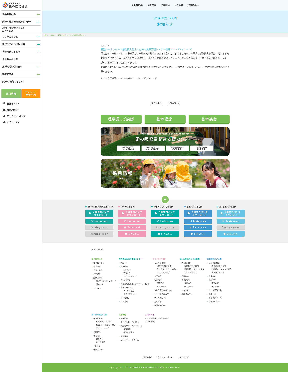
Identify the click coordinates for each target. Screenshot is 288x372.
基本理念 (97, 266)
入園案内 (151, 5)
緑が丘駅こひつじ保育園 (190, 259)
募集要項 (124, 336)
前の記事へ (156, 103)
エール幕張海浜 (215, 290)
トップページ (99, 249)
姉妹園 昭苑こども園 (12, 81)
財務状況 (99, 284)
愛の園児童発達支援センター (17, 21)
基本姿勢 (97, 274)
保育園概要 (137, 5)
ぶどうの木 (8, 30)
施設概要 (124, 266)
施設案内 (127, 269)
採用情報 (11, 93)
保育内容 (165, 5)
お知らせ (178, 5)
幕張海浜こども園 (11, 51)
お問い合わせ (13, 109)
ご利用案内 (125, 280)
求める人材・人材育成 (130, 322)
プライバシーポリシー (17, 116)
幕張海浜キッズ (10, 59)
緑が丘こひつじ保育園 (13, 44)
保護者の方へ (159, 305)
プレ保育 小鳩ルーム (162, 290)
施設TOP (124, 263)
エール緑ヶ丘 (128, 291)
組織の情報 (8, 74)
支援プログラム (127, 287)
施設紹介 (127, 273)
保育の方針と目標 (164, 266)
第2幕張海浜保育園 (12, 66)
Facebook (134, 227)
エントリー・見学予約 (130, 340)
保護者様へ (193, 5)
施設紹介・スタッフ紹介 (167, 269)
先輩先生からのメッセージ (131, 326)
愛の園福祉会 (9, 14)
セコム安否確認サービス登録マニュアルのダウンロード (129, 78)
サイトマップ (13, 122)
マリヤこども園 (10, 36)
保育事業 (127, 329)
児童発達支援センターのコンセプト (135, 284)
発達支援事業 (128, 332)
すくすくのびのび (161, 294)
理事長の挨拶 (98, 263)
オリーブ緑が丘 (129, 294)
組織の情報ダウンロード (106, 281)
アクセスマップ (129, 276)
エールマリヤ (159, 298)
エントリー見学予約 (31, 93)
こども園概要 (159, 263)
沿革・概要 (97, 270)
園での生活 (161, 286)
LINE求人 (134, 234)
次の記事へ (174, 103)
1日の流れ (125, 298)
